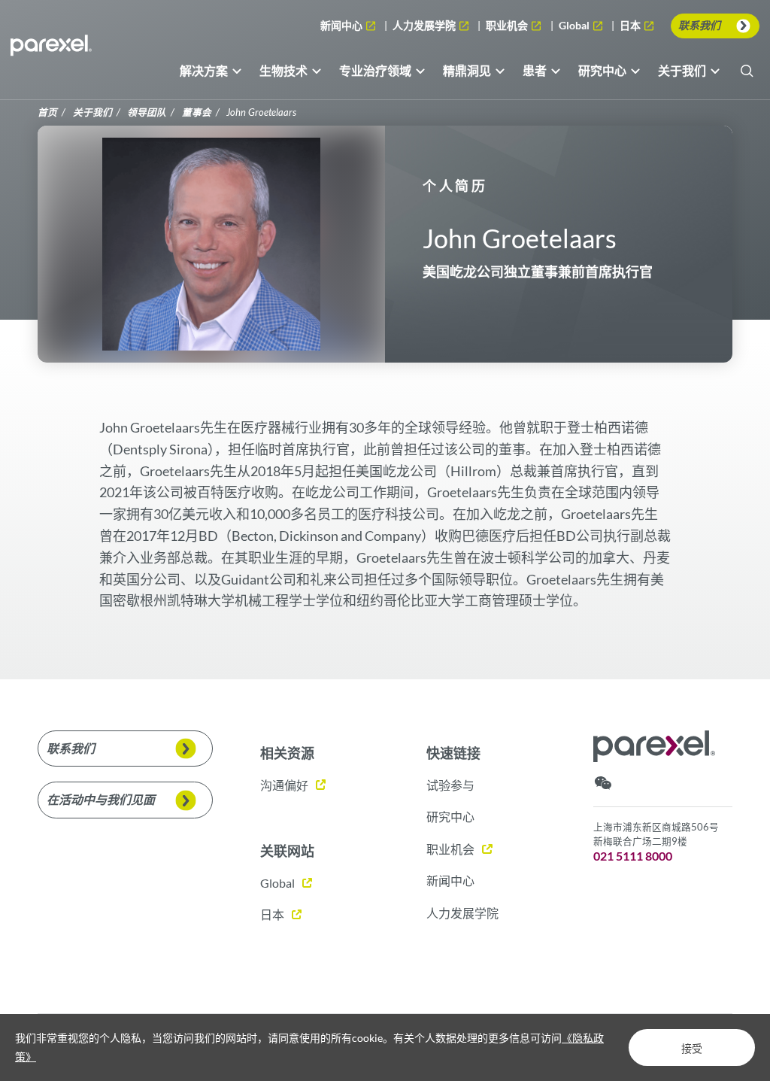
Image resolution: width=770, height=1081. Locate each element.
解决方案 (204, 70)
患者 (535, 70)
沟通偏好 (284, 785)
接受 (691, 1049)
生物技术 (283, 70)
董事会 (196, 112)
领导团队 (146, 112)
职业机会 (508, 25)
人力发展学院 (425, 25)
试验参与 (450, 785)
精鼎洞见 (467, 70)
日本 (631, 26)
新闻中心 (342, 25)
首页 (47, 112)
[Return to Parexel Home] (51, 49)
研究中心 (602, 70)
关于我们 (682, 70)
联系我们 (699, 25)
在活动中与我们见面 (101, 799)
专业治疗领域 (375, 70)
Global (577, 26)
